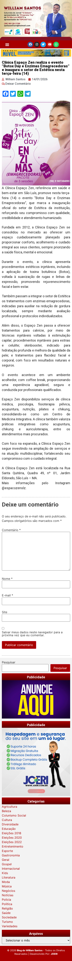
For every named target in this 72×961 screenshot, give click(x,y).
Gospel (7, 864)
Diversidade (10, 824)
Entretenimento (12, 846)
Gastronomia (11, 855)
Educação (9, 829)
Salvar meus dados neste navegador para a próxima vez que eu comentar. (32, 634)
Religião (7, 908)
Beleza (6, 811)
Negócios (8, 891)
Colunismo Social (14, 815)
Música (7, 886)
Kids (5, 873)
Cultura (7, 820)
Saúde (6, 913)
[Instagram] (37, 44)
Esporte (7, 851)
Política (7, 904)
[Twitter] (43, 44)
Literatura (8, 877)
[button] (7, 44)
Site (4, 612)
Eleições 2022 (12, 842)
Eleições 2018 (11, 833)
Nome (7, 578)
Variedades (9, 926)
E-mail (7, 595)
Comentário (11, 529)
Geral (5, 860)
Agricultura (9, 806)
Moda (6, 882)
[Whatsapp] (56, 44)
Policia (6, 899)
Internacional (11, 868)
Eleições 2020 (12, 837)
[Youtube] (49, 44)
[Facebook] (30, 44)
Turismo (7, 922)
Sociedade (9, 917)
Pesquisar (8, 662)
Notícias (7, 895)
